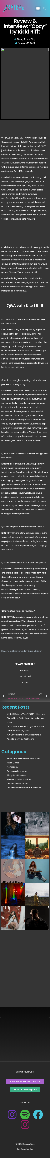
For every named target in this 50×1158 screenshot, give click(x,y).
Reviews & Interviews (17, 771)
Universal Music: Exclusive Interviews (24, 787)
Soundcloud (25, 676)
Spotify (25, 682)
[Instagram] (12, 1114)
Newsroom (12, 766)
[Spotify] (25, 1114)
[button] (38, 8)
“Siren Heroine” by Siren (18, 730)
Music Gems (13, 762)
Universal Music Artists (17, 783)
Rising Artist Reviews (16, 775)
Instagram (25, 670)
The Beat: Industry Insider (19, 779)
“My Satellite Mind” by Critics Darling (24, 734)
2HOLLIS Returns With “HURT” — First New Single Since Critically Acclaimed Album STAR (26, 718)
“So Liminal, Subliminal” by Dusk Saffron (25, 726)
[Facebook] (38, 1114)
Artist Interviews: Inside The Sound (23, 758)
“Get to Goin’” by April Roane (20, 738)
